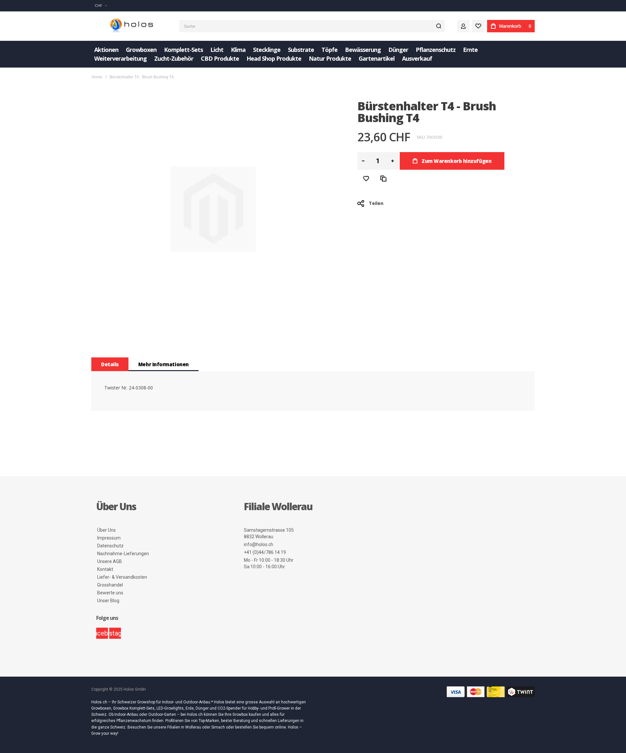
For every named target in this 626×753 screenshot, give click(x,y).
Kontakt (105, 569)
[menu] (313, 54)
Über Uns (106, 530)
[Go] (438, 26)
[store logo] (130, 26)
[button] (100, 5)
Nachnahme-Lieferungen (123, 553)
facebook (102, 633)
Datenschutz (110, 545)
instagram (115, 633)
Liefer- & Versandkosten (122, 577)
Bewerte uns (110, 592)
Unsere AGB (109, 561)
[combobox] (312, 26)
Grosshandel (110, 585)
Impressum (109, 538)
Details (110, 364)
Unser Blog (108, 600)
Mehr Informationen (163, 364)
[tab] (109, 364)
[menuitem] (106, 49)
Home (97, 77)
